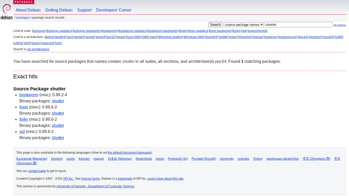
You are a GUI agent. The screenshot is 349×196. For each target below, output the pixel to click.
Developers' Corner (113, 10)
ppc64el (315, 37)
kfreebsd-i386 (193, 37)
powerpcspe (287, 37)
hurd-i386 (133, 37)
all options (340, 24)
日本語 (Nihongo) (120, 159)
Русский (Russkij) (204, 159)
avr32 (111, 37)
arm (70, 37)
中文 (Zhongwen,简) (316, 159)
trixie (182, 31)
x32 (58, 43)
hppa (120, 37)
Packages (24, 2)
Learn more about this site (165, 178)
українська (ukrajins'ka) (282, 159)
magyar (99, 159)
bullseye (39, 31)
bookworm (109, 31)
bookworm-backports (162, 31)
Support (84, 10)
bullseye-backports (86, 31)
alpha (49, 37)
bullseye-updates (59, 31)
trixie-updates (197, 31)
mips (232, 37)
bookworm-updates (132, 31)
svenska (243, 159)
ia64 (154, 37)
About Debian (28, 10)
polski (160, 159)
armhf (100, 37)
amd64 (60, 37)
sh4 (27, 43)
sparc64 (47, 43)
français (84, 159)
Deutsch (57, 159)
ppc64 (303, 37)
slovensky (227, 159)
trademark (125, 178)
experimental (257, 31)
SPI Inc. (68, 178)
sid (244, 31)
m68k (223, 37)
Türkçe (257, 159)
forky (236, 31)
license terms (91, 178)
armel (90, 37)
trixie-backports (220, 31)
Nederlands (144, 159)
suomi (70, 159)
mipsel (258, 37)
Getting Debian (59, 10)
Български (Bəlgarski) (31, 159)
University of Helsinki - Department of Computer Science (95, 186)
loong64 (211, 37)
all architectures (38, 49)
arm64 (79, 37)
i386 (145, 37)
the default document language (129, 152)
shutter (58, 101)
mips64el (244, 37)
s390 (338, 37)
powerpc (271, 37)
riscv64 (328, 37)
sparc (36, 43)
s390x (18, 43)
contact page (37, 171)
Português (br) (178, 159)
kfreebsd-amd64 (170, 37)
